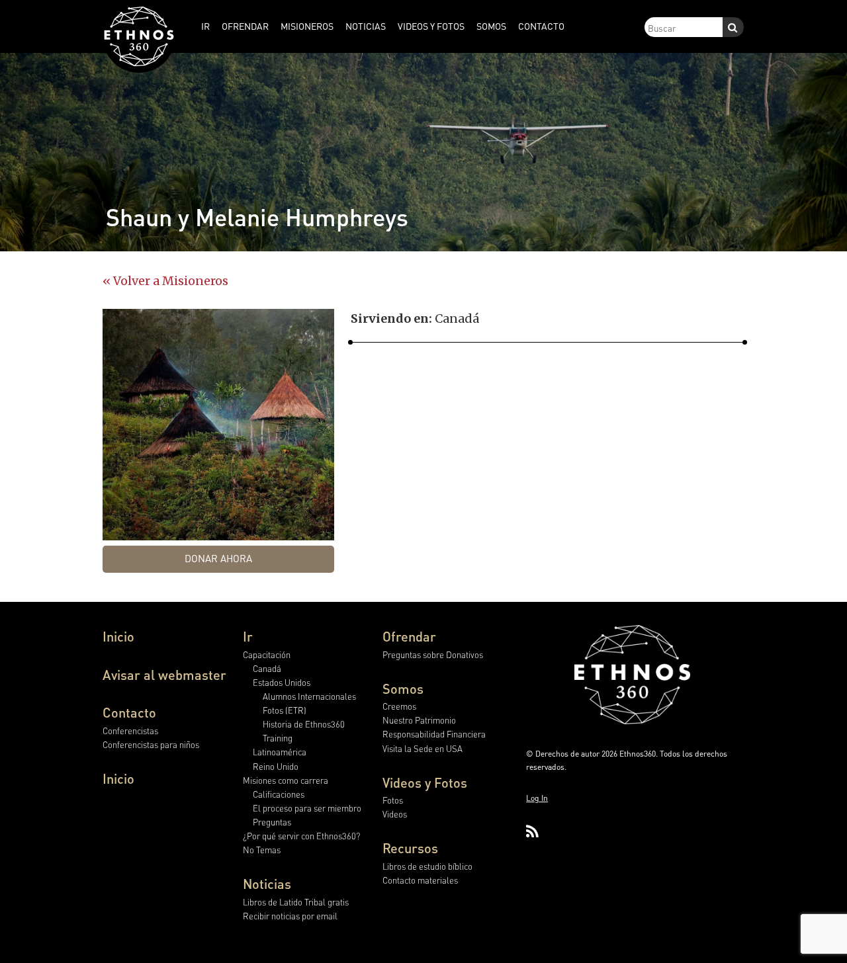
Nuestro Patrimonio (419, 720)
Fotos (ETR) (284, 710)
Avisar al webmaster (164, 674)
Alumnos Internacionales (309, 696)
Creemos (399, 706)
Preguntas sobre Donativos (432, 654)
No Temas (262, 849)
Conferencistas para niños (151, 744)
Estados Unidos (281, 682)
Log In (537, 798)
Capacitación (266, 654)
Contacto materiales (420, 880)
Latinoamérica (279, 751)
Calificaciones (278, 794)
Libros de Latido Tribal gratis (296, 901)
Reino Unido (275, 766)
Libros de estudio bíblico (427, 866)
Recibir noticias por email (290, 915)
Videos (394, 813)
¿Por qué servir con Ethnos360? (301, 835)
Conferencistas (130, 730)
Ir (248, 636)
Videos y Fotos (424, 782)
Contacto (129, 712)
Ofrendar (409, 636)
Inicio (118, 636)
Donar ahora (218, 558)
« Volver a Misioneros (165, 280)
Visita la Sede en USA (422, 748)
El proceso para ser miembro (307, 808)
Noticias (267, 883)
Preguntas (272, 821)
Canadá (267, 668)
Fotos (392, 800)
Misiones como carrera (285, 780)
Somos (403, 688)
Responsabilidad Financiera (434, 733)
